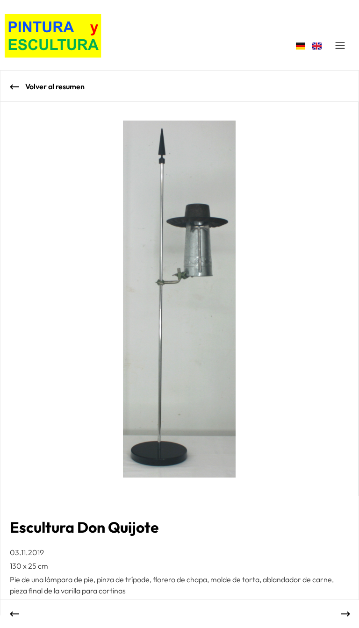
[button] (340, 46)
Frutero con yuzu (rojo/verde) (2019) (340, 614)
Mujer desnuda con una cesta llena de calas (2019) (19, 614)
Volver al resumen (54, 86)
